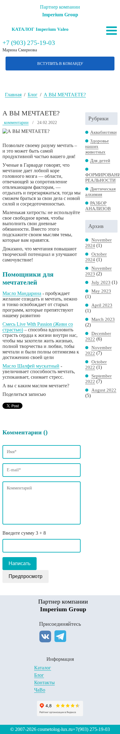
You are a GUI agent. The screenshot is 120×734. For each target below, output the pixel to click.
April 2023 (101, 305)
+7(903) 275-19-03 (91, 729)
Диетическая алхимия (100, 191)
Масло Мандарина (21, 293)
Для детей (100, 160)
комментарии (16, 122)
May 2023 (101, 291)
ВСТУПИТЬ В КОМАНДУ (60, 63)
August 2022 (103, 390)
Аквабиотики (103, 132)
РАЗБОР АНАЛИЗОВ (98, 206)
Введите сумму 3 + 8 (24, 533)
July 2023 (100, 282)
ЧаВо (39, 689)
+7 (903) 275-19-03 (28, 42)
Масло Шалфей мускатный (30, 366)
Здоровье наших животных (97, 146)
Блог (39, 675)
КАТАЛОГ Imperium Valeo (40, 29)
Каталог (42, 667)
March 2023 (103, 319)
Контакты (44, 682)
